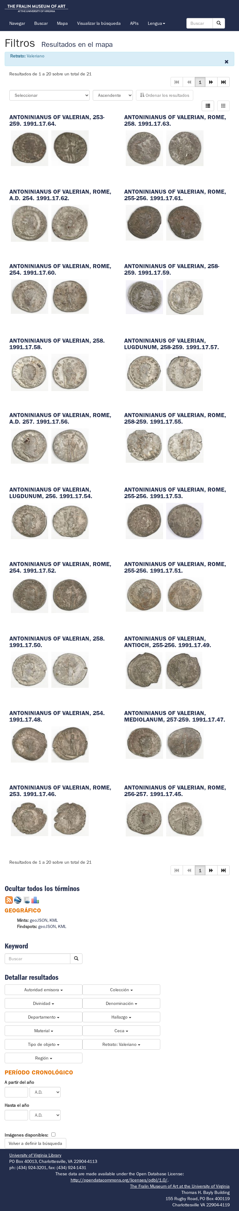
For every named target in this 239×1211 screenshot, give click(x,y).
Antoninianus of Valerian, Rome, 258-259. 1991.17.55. (175, 418)
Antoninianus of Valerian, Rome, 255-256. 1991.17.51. (175, 567)
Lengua (155, 23)
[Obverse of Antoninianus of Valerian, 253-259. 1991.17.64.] (29, 148)
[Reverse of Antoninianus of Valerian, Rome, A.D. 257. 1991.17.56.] (70, 445)
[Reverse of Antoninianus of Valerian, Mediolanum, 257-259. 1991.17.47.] (185, 742)
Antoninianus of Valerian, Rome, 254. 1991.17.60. (60, 269)
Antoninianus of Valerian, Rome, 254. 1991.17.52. (60, 567)
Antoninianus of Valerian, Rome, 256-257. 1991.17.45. (175, 791)
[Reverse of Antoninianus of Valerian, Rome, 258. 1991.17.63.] (185, 148)
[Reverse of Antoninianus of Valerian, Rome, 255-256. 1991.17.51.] (185, 594)
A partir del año (19, 1082)
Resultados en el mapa (77, 44)
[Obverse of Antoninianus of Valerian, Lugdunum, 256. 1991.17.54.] (29, 520)
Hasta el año (17, 1105)
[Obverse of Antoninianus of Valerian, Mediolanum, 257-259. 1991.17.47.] (144, 742)
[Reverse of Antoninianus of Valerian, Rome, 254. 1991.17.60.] (70, 296)
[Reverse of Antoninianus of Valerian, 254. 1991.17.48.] (70, 744)
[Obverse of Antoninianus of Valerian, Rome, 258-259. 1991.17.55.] (144, 445)
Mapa (62, 23)
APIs (134, 23)
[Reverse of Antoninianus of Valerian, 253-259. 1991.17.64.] (70, 148)
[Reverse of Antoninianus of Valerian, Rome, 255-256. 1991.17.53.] (185, 520)
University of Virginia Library (35, 1155)
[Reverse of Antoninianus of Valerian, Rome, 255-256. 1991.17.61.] (185, 222)
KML (53, 920)
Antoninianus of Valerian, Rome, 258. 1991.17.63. (175, 120)
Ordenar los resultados (166, 95)
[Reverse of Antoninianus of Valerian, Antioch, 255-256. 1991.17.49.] (184, 670)
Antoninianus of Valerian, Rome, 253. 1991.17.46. (60, 791)
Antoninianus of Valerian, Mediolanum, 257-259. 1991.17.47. (174, 716)
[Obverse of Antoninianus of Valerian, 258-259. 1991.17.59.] (144, 296)
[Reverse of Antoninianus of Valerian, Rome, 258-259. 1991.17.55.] (185, 445)
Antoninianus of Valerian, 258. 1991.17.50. (57, 642)
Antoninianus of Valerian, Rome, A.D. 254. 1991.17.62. (60, 195)
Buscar (41, 23)
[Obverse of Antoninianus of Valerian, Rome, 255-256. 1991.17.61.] (144, 222)
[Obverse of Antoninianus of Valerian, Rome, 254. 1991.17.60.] (29, 296)
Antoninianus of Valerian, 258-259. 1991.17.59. (171, 269)
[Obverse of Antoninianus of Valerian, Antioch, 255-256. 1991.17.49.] (144, 670)
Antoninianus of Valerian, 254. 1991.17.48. (57, 716)
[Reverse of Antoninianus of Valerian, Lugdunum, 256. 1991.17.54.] (70, 520)
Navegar (17, 23)
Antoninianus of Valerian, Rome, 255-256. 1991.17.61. (175, 195)
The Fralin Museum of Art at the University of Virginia (180, 1186)
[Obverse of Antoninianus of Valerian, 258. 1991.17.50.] (29, 669)
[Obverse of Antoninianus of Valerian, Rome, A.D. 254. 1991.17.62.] (29, 223)
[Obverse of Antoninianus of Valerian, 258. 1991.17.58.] (29, 372)
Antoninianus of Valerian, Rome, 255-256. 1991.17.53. (175, 493)
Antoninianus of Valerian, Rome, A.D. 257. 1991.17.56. (60, 418)
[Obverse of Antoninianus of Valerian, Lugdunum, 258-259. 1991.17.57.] (144, 372)
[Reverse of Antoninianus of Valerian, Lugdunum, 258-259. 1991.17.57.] (184, 372)
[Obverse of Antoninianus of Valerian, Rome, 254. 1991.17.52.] (29, 594)
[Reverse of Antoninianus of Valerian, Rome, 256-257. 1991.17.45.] (185, 818)
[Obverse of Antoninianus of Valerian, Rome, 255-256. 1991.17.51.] (144, 594)
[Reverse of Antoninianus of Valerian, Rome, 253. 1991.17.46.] (70, 818)
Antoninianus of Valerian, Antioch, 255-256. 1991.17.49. (167, 642)
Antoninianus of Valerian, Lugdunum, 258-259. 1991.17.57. (171, 344)
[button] (211, 82)
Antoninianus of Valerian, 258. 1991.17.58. (57, 344)
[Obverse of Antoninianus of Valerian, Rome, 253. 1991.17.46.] (29, 818)
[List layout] (208, 106)
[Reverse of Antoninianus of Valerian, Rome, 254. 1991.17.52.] (70, 594)
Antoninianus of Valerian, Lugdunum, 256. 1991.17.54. (50, 493)
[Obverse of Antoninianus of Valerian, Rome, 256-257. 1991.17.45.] (144, 818)
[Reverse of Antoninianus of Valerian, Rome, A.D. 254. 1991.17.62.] (70, 223)
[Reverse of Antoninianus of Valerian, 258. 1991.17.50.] (70, 669)
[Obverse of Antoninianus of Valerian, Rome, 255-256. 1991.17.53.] (144, 520)
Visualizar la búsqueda (99, 23)
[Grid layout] (223, 106)
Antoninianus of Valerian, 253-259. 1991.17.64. (57, 120)
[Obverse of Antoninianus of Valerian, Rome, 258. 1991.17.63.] (144, 148)
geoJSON (38, 920)
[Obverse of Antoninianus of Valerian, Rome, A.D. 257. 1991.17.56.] (29, 445)
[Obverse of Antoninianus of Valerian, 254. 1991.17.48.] (29, 744)
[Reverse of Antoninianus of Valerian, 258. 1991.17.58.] (70, 372)
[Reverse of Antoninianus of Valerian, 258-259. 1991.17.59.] (185, 296)
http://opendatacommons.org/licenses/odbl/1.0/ (119, 1180)
